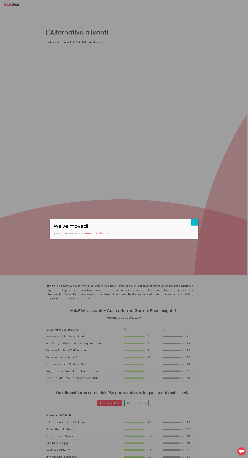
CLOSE (194, 222)
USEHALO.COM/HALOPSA (97, 233)
